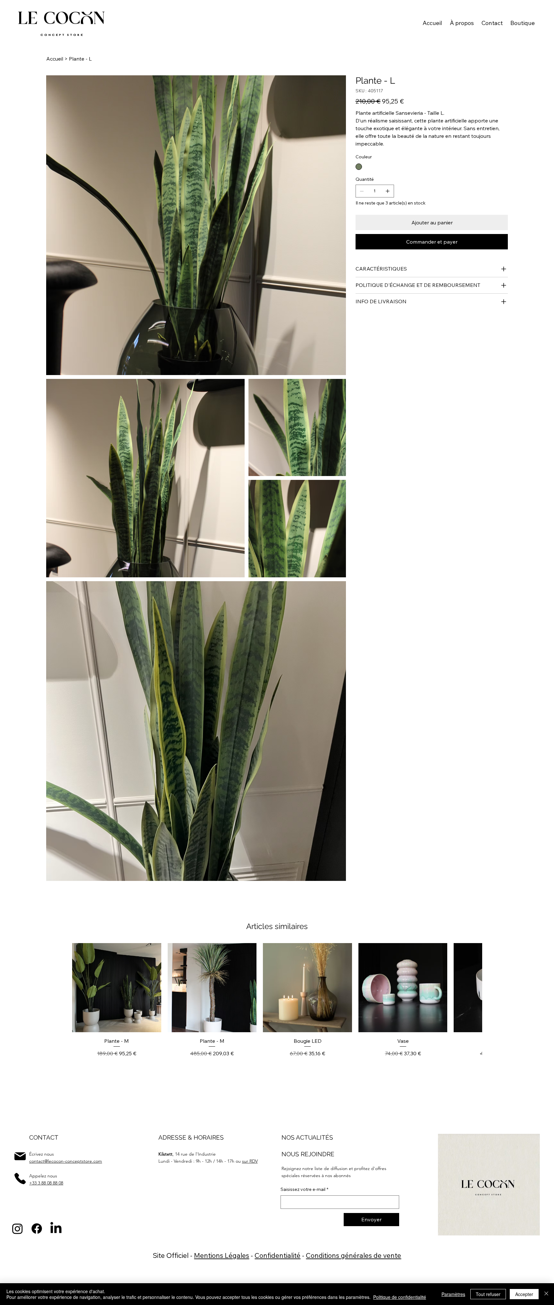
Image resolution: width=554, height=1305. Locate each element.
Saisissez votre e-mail (304, 1189)
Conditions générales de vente (353, 1255)
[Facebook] (37, 1228)
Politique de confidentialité (399, 1297)
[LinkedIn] (56, 1228)
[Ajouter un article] (387, 191)
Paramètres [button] (453, 1294)
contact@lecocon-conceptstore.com (65, 1161)
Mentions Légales (221, 1255)
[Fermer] (546, 1294)
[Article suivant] (470, 987)
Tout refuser (488, 1294)
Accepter (524, 1294)
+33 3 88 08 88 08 (46, 1183)
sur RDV (250, 1161)
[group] (277, 1008)
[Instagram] (17, 1228)
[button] (522, 23)
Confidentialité (277, 1255)
